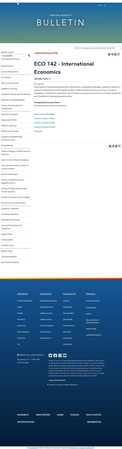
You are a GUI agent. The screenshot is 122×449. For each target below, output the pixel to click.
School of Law (21, 325)
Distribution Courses (9, 131)
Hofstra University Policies (57, 380)
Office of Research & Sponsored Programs (92, 321)
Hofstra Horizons (91, 307)
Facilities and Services (10, 220)
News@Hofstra (94, 422)
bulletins (33, 447)
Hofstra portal (7, 239)
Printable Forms (7, 245)
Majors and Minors (9, 120)
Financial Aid (21, 338)
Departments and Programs (48, 301)
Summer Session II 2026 (44, 122)
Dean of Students (68, 313)
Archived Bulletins (9, 256)
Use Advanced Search (10, 59)
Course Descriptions (9, 71)
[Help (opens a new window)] (118, 54)
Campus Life (69, 293)
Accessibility (23, 415)
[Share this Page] (112, 54)
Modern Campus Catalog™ (82, 447)
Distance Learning (8, 125)
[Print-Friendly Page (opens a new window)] (115, 54)
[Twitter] (50, 356)
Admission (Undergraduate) (12, 100)
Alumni (60, 415)
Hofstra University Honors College (15, 197)
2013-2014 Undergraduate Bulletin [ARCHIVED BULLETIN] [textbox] (95, 48)
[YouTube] (64, 356)
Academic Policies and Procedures (15, 94)
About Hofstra (43, 415)
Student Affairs (67, 338)
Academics (45, 293)
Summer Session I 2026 (44, 118)
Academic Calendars (10, 208)
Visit (18, 344)
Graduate (20, 313)
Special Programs (45, 332)
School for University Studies (13, 203)
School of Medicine (23, 332)
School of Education (9, 174)
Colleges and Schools (46, 307)
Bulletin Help (6, 251)
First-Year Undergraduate (25, 301)
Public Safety (67, 332)
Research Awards (91, 329)
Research (90, 293)
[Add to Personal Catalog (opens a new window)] (109, 54)
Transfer (19, 307)
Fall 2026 (38, 131)
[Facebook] (55, 356)
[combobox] (98, 48)
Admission (22, 293)
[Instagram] (60, 356)
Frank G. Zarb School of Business (15, 160)
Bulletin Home (7, 66)
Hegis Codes (6, 234)
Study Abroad (7, 145)
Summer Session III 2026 (44, 127)
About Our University (10, 83)
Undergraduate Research (93, 335)
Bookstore (66, 301)
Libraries (88, 314)
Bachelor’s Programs (9, 114)
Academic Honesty (9, 88)
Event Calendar (67, 319)
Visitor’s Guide (67, 344)
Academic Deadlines (10, 214)
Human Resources (68, 325)
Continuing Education (46, 325)
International (21, 319)
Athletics (74, 415)
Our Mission (6, 77)
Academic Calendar (46, 313)
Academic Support (45, 319)
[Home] (19, 5)
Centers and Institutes (92, 301)
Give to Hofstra (93, 415)
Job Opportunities (25, 422)
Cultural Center (67, 307)
